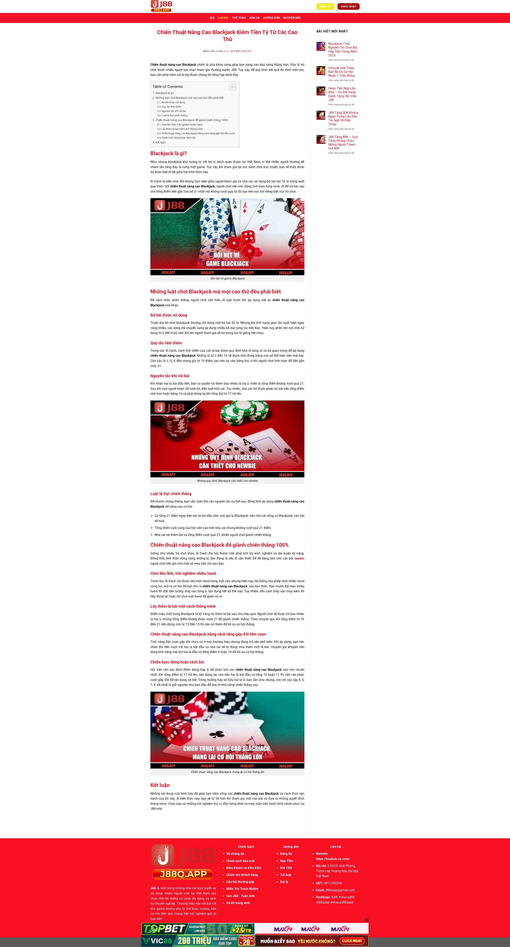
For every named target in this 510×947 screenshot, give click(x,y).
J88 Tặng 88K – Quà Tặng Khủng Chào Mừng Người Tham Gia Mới (343, 142)
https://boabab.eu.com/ (333, 859)
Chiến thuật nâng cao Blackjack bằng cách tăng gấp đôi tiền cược (198, 133)
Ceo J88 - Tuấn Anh (240, 896)
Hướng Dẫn (271, 18)
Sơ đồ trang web (238, 903)
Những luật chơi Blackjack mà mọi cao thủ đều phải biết (190, 98)
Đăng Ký (286, 854)
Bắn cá (255, 18)
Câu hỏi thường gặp (240, 882)
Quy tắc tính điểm (171, 106)
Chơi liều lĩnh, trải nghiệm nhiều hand (182, 124)
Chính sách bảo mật (240, 861)
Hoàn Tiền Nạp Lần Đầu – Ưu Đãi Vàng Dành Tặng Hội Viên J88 (342, 94)
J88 (211, 18)
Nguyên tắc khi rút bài (174, 111)
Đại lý (284, 882)
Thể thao (239, 18)
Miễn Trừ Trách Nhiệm (242, 889)
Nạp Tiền (286, 861)
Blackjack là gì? (165, 93)
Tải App (285, 875)
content (246, 51)
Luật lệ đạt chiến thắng (174, 115)
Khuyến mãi (292, 18)
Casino (223, 18)
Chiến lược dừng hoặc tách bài (179, 137)
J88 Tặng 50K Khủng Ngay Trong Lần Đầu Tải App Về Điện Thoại (343, 118)
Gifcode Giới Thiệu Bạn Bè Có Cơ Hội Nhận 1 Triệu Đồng (341, 71)
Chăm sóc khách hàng (242, 875)
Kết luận (161, 142)
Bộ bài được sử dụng (173, 102)
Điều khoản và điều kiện (243, 868)
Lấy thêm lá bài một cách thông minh (182, 128)
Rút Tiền (286, 868)
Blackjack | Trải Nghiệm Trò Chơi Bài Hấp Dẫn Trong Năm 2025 (342, 49)
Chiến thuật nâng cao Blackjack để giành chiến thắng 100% (192, 120)
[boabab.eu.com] (170, 6)
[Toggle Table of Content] (230, 87)
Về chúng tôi (235, 854)
